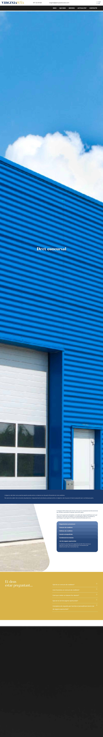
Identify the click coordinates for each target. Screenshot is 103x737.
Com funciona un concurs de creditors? (66, 590)
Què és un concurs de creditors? (63, 584)
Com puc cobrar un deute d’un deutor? (66, 595)
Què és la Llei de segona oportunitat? (65, 601)
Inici (54, 8)
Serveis (72, 8)
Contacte (93, 8)
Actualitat (82, 8)
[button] (75, 584)
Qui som (62, 8)
